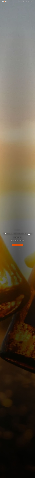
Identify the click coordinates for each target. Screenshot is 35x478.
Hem (19, 1)
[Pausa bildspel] (15, 249)
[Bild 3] (19, 249)
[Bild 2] (18, 249)
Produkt (23, 1)
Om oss (27, 1)
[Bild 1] (17, 249)
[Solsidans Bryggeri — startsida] (4, 1)
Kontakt (32, 1)
